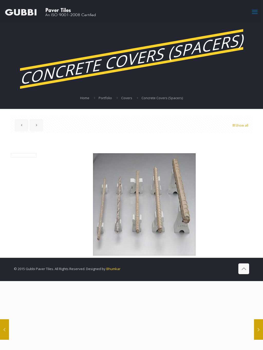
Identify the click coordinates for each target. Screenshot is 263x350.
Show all (241, 125)
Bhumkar (113, 268)
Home (84, 98)
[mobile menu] (254, 11)
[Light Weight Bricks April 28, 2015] (4, 329)
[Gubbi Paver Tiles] (50, 11)
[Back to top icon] (243, 268)
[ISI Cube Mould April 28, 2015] (258, 329)
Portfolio (105, 98)
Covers (126, 98)
